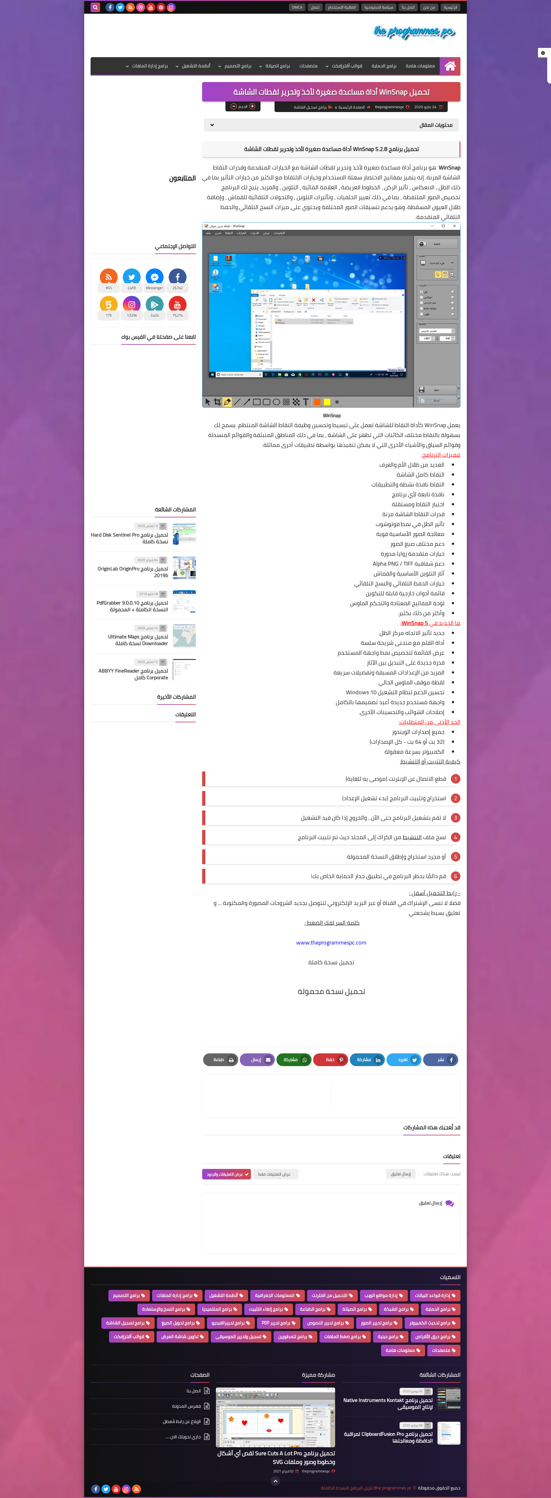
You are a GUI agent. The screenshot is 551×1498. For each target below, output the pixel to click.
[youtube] (150, 7)
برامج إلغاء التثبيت (266, 1309)
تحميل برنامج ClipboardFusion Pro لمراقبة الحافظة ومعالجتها (388, 1437)
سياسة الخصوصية (378, 7)
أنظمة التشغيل (196, 66)
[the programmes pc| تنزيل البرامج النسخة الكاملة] (414, 32)
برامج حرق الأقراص (432, 1336)
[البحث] (95, 7)
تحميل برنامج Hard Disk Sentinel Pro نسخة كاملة (129, 538)
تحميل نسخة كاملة (331, 962)
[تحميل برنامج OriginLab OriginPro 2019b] (184, 567)
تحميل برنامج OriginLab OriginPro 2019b (133, 572)
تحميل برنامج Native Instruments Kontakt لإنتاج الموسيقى (388, 1403)
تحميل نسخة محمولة (331, 991)
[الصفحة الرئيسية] (450, 66)
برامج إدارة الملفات (150, 66)
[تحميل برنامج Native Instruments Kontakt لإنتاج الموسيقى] (448, 1399)
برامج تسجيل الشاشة (310, 107)
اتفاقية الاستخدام (342, 7)
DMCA (297, 7)
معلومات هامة (420, 66)
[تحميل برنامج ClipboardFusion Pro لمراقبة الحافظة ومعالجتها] (448, 1433)
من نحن (429, 7)
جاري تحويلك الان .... (183, 1437)
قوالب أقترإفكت (347, 66)
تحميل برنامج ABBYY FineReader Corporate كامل (133, 674)
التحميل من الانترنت (330, 1295)
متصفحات (308, 66)
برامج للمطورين (292, 1336)
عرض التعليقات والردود (225, 1174)
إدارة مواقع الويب (381, 1295)
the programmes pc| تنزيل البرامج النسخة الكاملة (366, 1488)
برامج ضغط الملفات (342, 1336)
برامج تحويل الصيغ (178, 1323)
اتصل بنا (408, 7)
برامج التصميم (238, 66)
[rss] (130, 7)
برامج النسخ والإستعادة (163, 1309)
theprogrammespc (316, 1471)
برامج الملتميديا (217, 1309)
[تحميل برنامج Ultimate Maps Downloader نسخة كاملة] (184, 635)
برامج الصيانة (278, 66)
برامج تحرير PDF (276, 1323)
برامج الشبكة (396, 1309)
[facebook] (110, 7)
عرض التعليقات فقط (274, 1174)
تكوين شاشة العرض (179, 1336)
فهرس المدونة (186, 1406)
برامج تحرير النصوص (325, 1323)
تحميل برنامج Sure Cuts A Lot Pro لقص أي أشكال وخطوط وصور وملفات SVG (276, 1457)
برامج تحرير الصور (376, 1323)
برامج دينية (388, 1336)
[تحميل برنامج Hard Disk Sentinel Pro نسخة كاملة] (184, 533)
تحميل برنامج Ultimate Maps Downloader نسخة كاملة (138, 640)
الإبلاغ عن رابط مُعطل (182, 1421)
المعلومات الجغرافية (275, 1295)
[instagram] (171, 7)
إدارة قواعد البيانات (432, 1295)
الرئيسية (450, 7)
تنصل (315, 7)
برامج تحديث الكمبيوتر (429, 1323)
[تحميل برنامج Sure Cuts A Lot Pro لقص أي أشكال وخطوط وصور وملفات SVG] (275, 1417)
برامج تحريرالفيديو (228, 1323)
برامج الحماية (384, 66)
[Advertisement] (207, 34)
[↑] (275, 1481)
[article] (270, 1096)
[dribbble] (140, 7)
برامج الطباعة (312, 1309)
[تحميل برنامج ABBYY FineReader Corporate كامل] (184, 669)
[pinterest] (161, 7)
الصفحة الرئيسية (352, 107)
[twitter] (120, 7)
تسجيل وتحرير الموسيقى (238, 1336)
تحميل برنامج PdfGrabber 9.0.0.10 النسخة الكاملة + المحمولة (132, 606)
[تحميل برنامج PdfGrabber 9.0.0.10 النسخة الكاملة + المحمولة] (184, 601)
